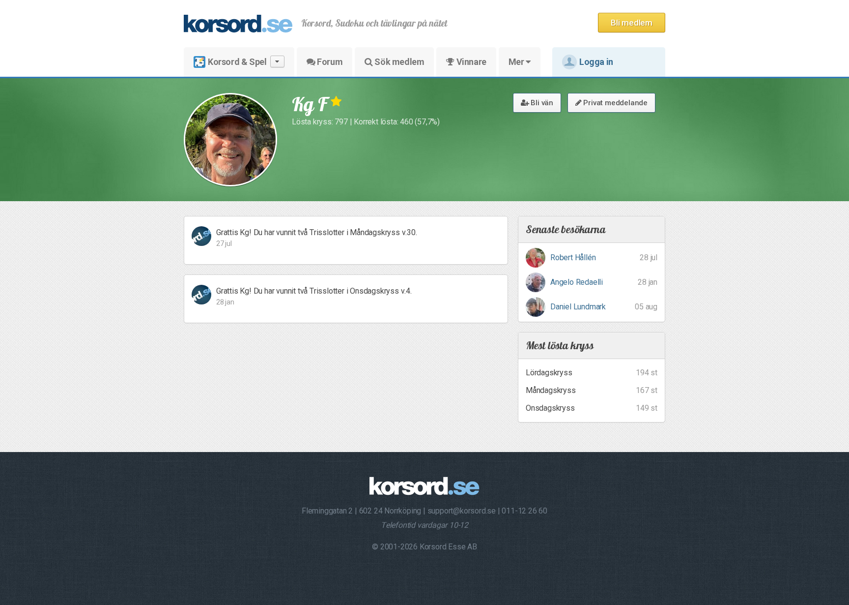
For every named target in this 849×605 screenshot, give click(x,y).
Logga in (596, 62)
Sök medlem (398, 62)
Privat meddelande (615, 102)
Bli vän (541, 102)
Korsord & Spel (237, 62)
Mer (517, 62)
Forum (329, 62)
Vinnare (470, 62)
